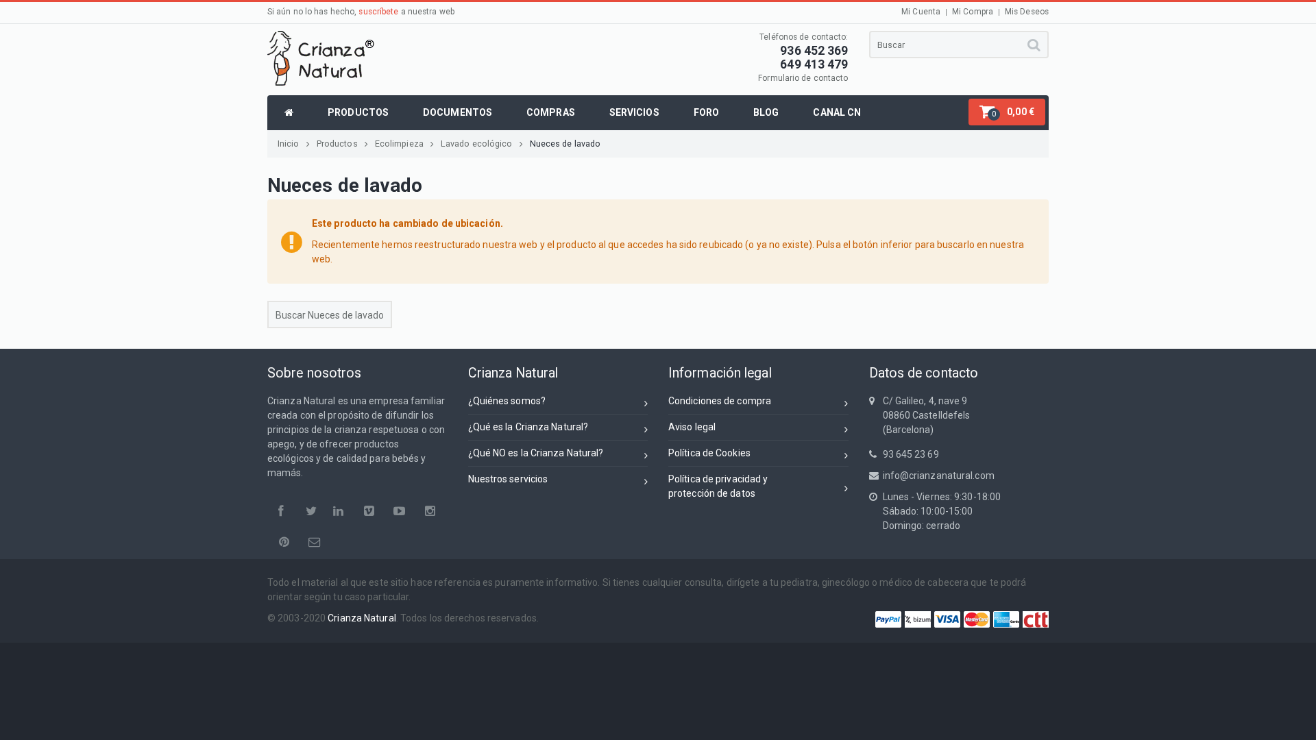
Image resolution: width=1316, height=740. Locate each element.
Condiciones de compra (719, 400)
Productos (337, 143)
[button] (1006, 112)
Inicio (289, 143)
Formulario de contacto (803, 78)
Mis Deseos (1027, 11)
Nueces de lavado (565, 143)
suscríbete (378, 11)
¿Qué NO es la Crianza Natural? (536, 452)
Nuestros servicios (508, 478)
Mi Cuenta (920, 11)
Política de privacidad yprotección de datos (718, 486)
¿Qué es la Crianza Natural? (528, 426)
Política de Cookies (709, 452)
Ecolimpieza (399, 143)
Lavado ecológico (477, 143)
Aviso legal (692, 426)
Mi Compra (972, 11)
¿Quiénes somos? (507, 400)
